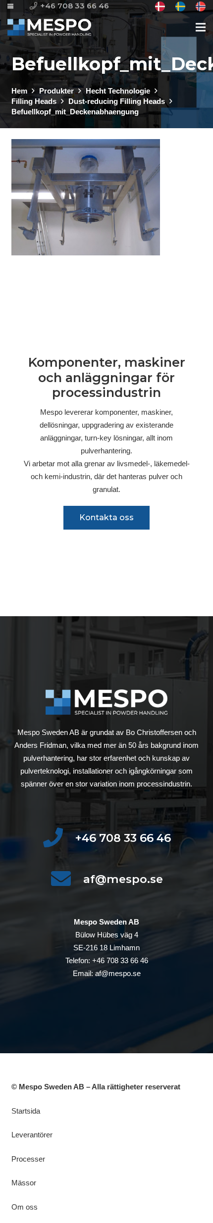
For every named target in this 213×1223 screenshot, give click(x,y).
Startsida (25, 1111)
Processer (28, 1159)
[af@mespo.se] (66, 879)
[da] (160, 6)
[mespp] (49, 27)
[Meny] (201, 27)
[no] (201, 6)
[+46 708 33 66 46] (58, 838)
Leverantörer (32, 1134)
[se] (180, 6)
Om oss (24, 1207)
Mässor (23, 1182)
